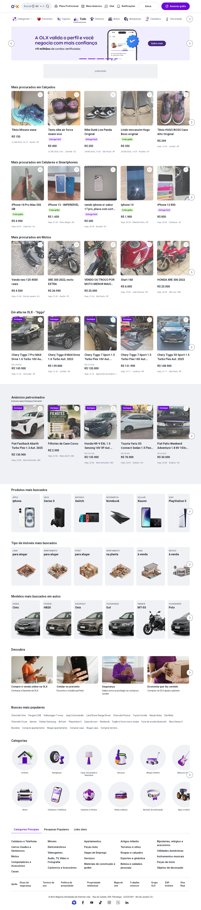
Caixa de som (91, 721)
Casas (15, 871)
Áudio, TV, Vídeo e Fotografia (58, 860)
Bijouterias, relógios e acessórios (170, 843)
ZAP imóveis (169, 884)
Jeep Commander (75, 715)
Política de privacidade (67, 884)
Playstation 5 (75, 721)
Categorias (24, 18)
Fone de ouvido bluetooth (153, 721)
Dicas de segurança (25, 884)
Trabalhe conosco (134, 884)
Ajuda (14, 884)
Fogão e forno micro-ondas (125, 721)
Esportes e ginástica (133, 858)
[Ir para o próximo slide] (191, 122)
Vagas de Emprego (95, 852)
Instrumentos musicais (170, 856)
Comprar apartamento (33, 728)
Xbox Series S (176, 721)
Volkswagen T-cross (53, 715)
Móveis (52, 841)
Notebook (105, 721)
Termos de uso (48, 884)
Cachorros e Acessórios (62, 867)
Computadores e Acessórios (21, 864)
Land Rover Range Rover (98, 715)
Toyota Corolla (140, 715)
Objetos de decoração (170, 867)
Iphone (33, 721)
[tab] (26, 829)
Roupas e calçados (132, 852)
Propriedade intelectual (93, 884)
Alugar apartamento (57, 728)
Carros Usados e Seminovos (21, 849)
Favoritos (47, 18)
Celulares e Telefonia (24, 841)
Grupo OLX (154, 884)
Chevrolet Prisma (121, 715)
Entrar (148, 6)
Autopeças (135, 18)
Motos (15, 856)
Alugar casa (92, 728)
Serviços (89, 858)
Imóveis (99, 18)
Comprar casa (77, 728)
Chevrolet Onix (18, 715)
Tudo (83, 19)
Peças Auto (91, 847)
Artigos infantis (130, 841)
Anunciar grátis (178, 6)
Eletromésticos (57, 847)
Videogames (55, 852)
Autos (116, 18)
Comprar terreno (109, 728)
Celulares (155, 18)
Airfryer (62, 721)
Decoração (176, 18)
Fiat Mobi (168, 715)
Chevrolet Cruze (19, 721)
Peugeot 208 (34, 715)
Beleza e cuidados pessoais (131, 865)
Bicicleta (15, 728)
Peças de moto (166, 862)
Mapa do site (118, 884)
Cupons (66, 18)
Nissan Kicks (156, 715)
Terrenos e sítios (131, 847)
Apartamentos (92, 841)
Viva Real (182, 884)
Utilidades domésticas (170, 850)
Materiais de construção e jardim (99, 865)
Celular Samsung (47, 721)
